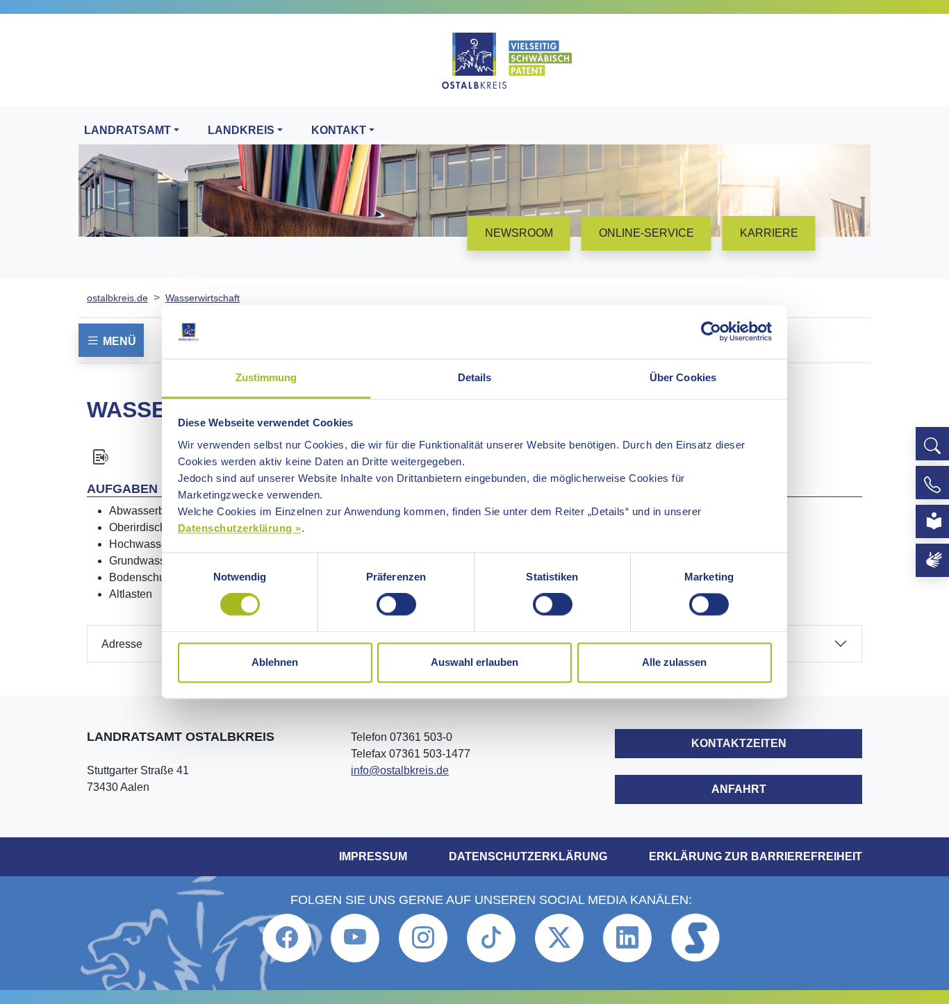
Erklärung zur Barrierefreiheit (755, 856)
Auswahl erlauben (474, 662)
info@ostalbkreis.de (400, 770)
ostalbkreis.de (117, 297)
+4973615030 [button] (932, 482)
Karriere (769, 233)
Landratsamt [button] (127, 130)
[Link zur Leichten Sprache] (932, 521)
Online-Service (646, 233)
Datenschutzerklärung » (240, 528)
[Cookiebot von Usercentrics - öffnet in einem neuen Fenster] (711, 331)
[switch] (396, 605)
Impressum (373, 856)
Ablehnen (274, 662)
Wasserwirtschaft (202, 297)
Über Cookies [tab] (683, 377)
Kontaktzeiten (738, 743)
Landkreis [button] (241, 130)
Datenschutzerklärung (528, 856)
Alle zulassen (674, 662)
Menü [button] (118, 341)
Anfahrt (738, 789)
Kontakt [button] (338, 130)
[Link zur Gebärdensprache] (932, 560)
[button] (932, 443)
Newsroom (519, 233)
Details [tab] (475, 377)
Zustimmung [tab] (266, 377)
